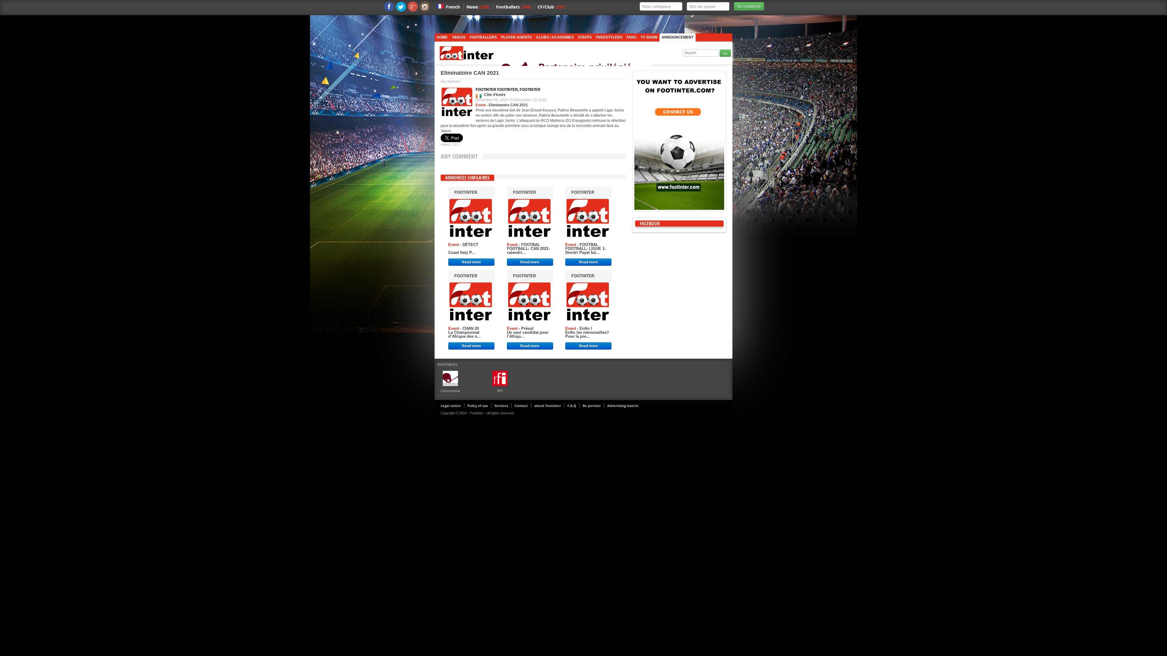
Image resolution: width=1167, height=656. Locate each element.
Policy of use (477, 405)
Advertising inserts (622, 405)
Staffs (585, 37)
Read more (471, 262)
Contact (521, 405)
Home (442, 37)
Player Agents (516, 37)
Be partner (592, 405)
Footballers (513, 7)
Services (501, 405)
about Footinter (547, 405)
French (453, 7)
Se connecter (749, 6)
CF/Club (552, 7)
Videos (459, 37)
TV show (649, 37)
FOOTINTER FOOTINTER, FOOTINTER (508, 89)
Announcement (678, 37)
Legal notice (451, 405)
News (478, 7)
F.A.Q (571, 405)
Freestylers (609, 37)
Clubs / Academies (555, 37)
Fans (631, 37)
